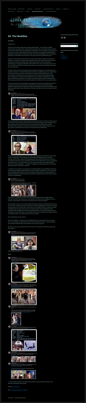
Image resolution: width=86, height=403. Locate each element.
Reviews (58, 9)
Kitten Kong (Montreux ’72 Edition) (19, 390)
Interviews (29, 9)
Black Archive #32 (12, 9)
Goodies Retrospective (37, 11)
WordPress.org (64, 58)
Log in (62, 54)
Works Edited (21, 9)
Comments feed (64, 57)
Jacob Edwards (10, 397)
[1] (49, 73)
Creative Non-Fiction (48, 9)
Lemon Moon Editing (51, 11)
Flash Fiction (20, 11)
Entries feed (63, 56)
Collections (65, 9)
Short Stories (11, 11)
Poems (27, 11)
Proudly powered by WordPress (20, 397)
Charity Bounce (16, 386)
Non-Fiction (37, 9)
